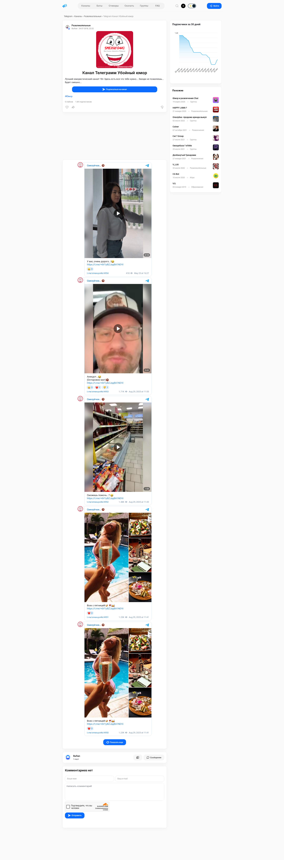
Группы (144, 5)
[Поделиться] (73, 107)
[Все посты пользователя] (137, 757)
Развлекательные (92, 16)
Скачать (129, 5)
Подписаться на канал (116, 89)
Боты (99, 5)
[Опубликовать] (183, 6)
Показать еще (116, 742)
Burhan (76, 756)
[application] (195, 53)
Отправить (77, 815)
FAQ (157, 5)
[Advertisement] (114, 136)
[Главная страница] (64, 6)
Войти (216, 6)
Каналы (85, 5)
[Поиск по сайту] (177, 6)
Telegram (68, 16)
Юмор (69, 96)
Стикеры (114, 5)
